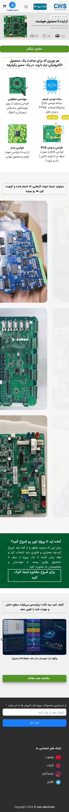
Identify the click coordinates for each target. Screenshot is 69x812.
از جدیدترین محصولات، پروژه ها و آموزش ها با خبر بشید (37, 705)
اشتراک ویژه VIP (40, 6)
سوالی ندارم (52, 117)
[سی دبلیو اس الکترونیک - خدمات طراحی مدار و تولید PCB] (57, 6)
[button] (26, 6)
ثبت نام (34, 722)
